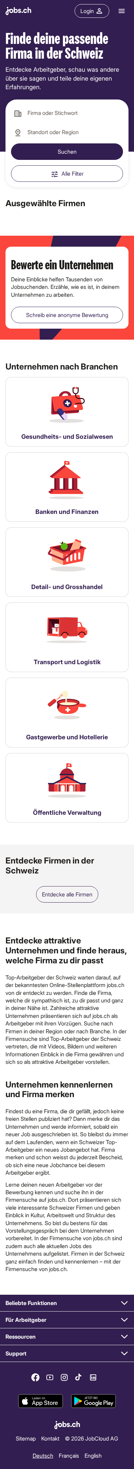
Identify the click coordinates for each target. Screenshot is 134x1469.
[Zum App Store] (40, 1401)
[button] (67, 1303)
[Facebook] (35, 1377)
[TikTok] (78, 1377)
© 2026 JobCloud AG (91, 1438)
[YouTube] (49, 1377)
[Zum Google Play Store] (93, 1401)
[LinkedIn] (93, 1377)
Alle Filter (72, 173)
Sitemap (26, 1438)
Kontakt (50, 1438)
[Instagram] (64, 1377)
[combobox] (67, 113)
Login (87, 11)
